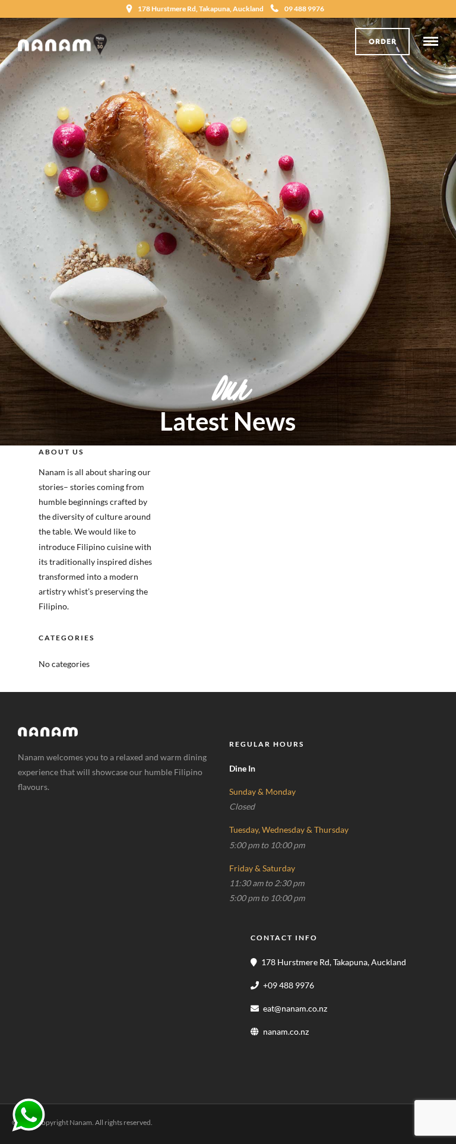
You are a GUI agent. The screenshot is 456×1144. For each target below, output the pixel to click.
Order (383, 41)
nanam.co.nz (286, 1031)
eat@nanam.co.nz (295, 1008)
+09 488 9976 (288, 985)
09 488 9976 (304, 8)
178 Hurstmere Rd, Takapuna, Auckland (333, 962)
